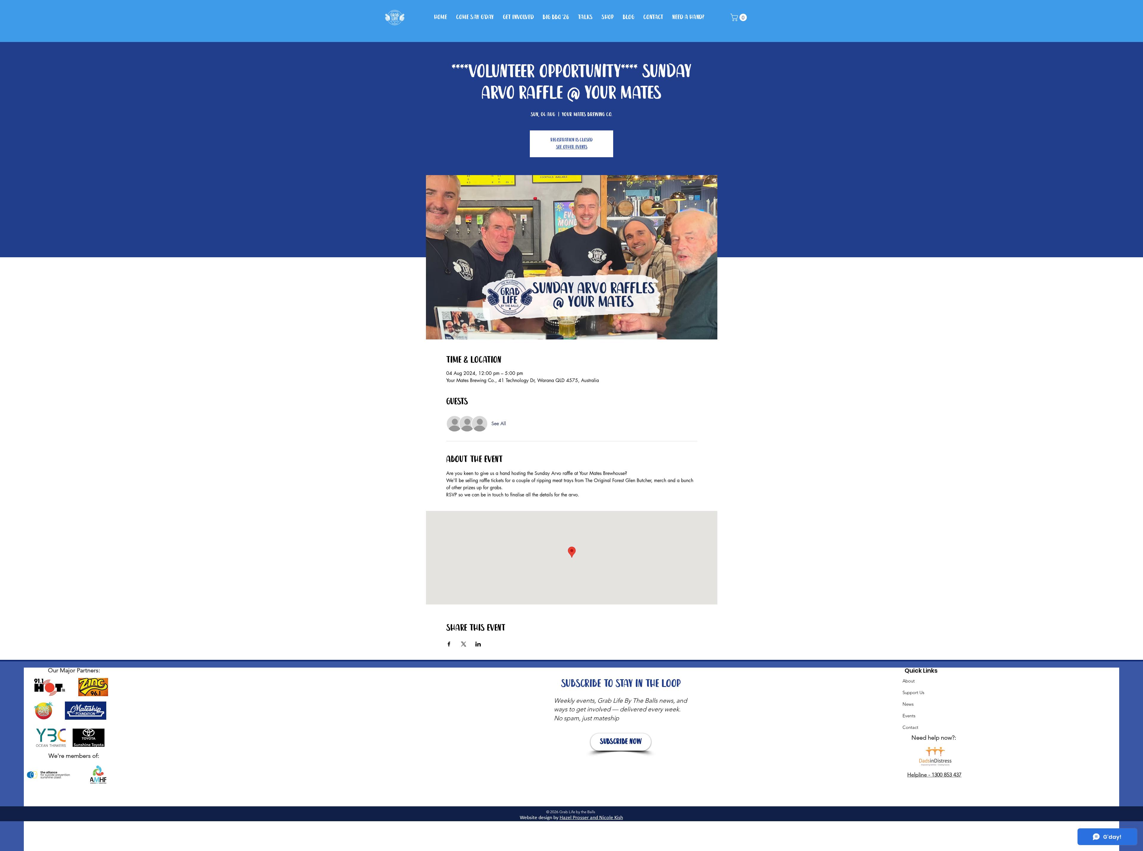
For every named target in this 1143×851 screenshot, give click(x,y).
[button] (739, 17)
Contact (910, 727)
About (908, 681)
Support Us (913, 692)
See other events (571, 147)
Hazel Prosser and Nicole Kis (590, 818)
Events (908, 715)
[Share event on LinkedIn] (478, 644)
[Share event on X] (463, 644)
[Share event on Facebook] (449, 644)
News (908, 704)
